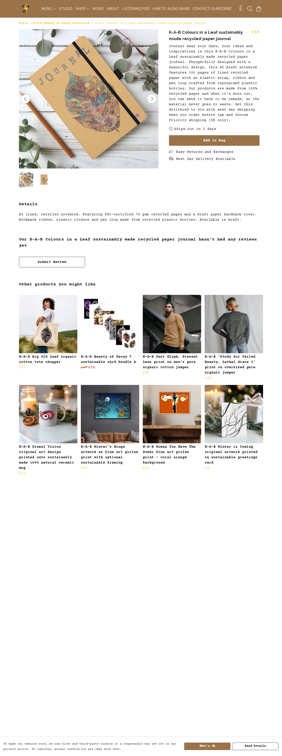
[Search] (249, 8)
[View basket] (258, 8)
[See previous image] (25, 98)
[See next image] (151, 98)
